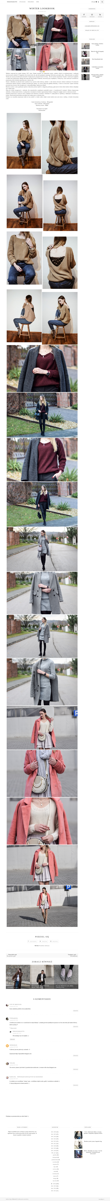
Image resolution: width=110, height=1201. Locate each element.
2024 (54, 1136)
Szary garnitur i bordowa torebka (97, 44)
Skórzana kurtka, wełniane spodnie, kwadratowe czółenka (97, 76)
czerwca (55, 1169)
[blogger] (98, 2)
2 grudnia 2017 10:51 (14, 1006)
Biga (62, 78)
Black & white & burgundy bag (97, 52)
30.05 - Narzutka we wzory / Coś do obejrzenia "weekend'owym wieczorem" (93, 1152)
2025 (54, 1134)
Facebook (84, 16)
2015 (54, 1186)
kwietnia (55, 1173)
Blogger (100, 16)
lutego (55, 1178)
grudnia (55, 1155)
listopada (55, 1157)
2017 (54, 1153)
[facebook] (91, 2)
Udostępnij (33, 941)
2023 (54, 1138)
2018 (54, 1150)
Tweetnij (44, 941)
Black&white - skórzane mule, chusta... (40, 986)
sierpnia (55, 1164)
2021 (54, 1143)
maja (55, 1171)
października (55, 1159)
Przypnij (55, 941)
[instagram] (94, 2)
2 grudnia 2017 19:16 (14, 1020)
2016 (54, 1183)
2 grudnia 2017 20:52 (14, 1047)
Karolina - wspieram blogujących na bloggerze (26, 1077)
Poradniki (31, 1)
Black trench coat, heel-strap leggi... (65, 986)
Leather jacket (13, 987)
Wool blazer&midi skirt (97, 59)
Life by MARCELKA (16, 1004)
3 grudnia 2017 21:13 (17, 1033)
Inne (37, 1)
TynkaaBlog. (14, 1018)
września (55, 1162)
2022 (54, 1141)
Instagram (92, 16)
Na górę (101, 1199)
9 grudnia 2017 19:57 (14, 1078)
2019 (54, 1148)
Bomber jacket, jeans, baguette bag (93, 1141)
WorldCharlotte (12, 1)
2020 (54, 1146)
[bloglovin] (96, 2)
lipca (55, 1166)
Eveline (12, 1063)
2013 (54, 1190)
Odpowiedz (75, 1010)
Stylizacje (22, 1)
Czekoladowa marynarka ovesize (97, 67)
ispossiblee (13, 1045)
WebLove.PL (14, 1199)
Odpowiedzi (13, 1028)
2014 (54, 1188)
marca (55, 1176)
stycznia (55, 1180)
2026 (54, 1132)
